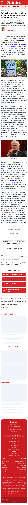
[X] (8, 436)
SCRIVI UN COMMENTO (14, 229)
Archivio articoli (5, 461)
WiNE (9, 6)
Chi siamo (4, 469)
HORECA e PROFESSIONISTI (14, 449)
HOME (2, 259)
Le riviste (4, 465)
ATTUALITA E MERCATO (12, 259)
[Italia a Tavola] (14, 2)
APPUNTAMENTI (15, 6)
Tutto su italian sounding (14, 235)
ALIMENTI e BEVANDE (14, 456)
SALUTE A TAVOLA (14, 453)
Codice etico (23, 465)
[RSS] (23, 436)
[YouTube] (18, 436)
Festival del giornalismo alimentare (14, 250)
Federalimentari (14, 180)
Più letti (4, 473)
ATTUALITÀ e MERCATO (14, 441)
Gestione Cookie (22, 463)
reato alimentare (20, 241)
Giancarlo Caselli (8, 241)
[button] (26, 2)
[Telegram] (15, 436)
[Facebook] (5, 436)
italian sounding (16, 243)
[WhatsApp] (20, 436)
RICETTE (14, 451)
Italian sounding (6, 164)
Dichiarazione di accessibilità (22, 470)
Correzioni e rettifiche (21, 467)
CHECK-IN (14, 447)
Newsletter (4, 467)
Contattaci (4, 471)
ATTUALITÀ (4, 6)
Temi (3, 463)
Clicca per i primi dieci (14, 346)
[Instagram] (13, 436)
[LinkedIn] (10, 436)
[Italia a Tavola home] (14, 422)
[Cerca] (25, 6)
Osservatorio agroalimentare (14, 248)
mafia (8, 243)
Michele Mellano (14, 246)
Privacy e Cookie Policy (20, 461)
